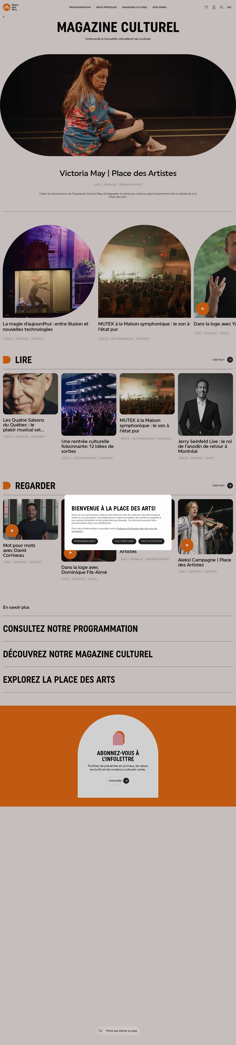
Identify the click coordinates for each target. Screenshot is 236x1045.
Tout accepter (151, 541)
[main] (118, 522)
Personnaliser (84, 541)
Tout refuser (124, 541)
